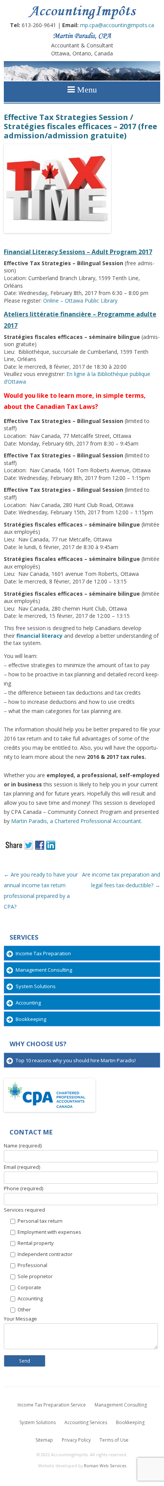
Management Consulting (44, 969)
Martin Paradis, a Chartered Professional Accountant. (76, 821)
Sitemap (44, 1440)
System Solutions (36, 986)
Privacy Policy (76, 1440)
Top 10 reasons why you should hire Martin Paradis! (76, 1060)
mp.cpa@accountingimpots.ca (117, 25)
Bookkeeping (31, 1019)
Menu (86, 89)
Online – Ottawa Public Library (80, 300)
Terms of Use (114, 1440)
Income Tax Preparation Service (52, 1405)
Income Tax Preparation (43, 953)
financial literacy (39, 635)
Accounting (28, 1002)
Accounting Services (85, 1422)
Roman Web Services (105, 1465)
